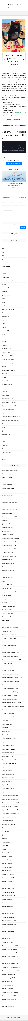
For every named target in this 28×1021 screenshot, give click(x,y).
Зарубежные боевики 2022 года (10, 538)
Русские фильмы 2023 (8, 717)
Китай (3, 323)
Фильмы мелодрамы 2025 (9, 924)
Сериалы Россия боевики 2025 (10, 799)
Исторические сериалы (8, 566)
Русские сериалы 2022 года (9, 695)
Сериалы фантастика (7, 820)
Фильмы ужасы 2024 (7, 981)
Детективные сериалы (8, 513)
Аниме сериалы (6, 266)
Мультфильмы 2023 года (8, 606)
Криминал (4, 338)
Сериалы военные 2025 (8, 745)
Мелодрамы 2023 (6, 602)
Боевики (4, 273)
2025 (3, 255)
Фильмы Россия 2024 (7, 938)
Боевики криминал (7, 484)
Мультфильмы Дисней (8, 359)
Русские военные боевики (9, 642)
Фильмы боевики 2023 (8, 874)
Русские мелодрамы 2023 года (10, 692)
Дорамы (4, 298)
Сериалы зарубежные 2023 (9, 760)
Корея (3, 334)
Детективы (5, 291)
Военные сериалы (7, 499)
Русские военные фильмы (9, 649)
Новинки (4, 366)
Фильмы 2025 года (7, 863)
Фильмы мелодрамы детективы (10, 928)
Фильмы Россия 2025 (7, 942)
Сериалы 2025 (5, 731)
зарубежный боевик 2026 (8, 309)
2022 (3, 245)
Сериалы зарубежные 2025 (9, 767)
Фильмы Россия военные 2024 (10, 953)
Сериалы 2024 (5, 727)
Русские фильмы (6, 709)
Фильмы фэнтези (6, 1003)
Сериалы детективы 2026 (8, 402)
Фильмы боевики (6, 870)
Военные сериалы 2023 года (9, 502)
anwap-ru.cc (14, 4)
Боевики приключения (8, 488)
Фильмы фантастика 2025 (9, 999)
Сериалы (4, 391)
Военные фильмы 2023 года (9, 509)
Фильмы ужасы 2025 (7, 985)
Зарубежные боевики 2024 (9, 545)
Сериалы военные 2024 (8, 742)
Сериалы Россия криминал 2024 (10, 810)
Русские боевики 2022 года (9, 634)
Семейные (4, 388)
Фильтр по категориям (8, 1006)
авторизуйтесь (22, 197)
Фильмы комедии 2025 (8, 917)
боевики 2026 (5, 277)
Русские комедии (6, 667)
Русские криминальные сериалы (10, 674)
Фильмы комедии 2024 (8, 913)
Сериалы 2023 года (7, 724)
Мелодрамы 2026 (6, 348)
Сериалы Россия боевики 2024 (10, 795)
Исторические (5, 316)
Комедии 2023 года (7, 588)
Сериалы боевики (6, 734)
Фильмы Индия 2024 (7, 906)
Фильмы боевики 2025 (8, 881)
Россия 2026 (5, 380)
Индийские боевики (7, 559)
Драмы (3, 302)
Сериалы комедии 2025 (8, 777)
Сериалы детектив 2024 (8, 749)
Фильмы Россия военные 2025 (10, 956)
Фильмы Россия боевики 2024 (10, 945)
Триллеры (4, 431)
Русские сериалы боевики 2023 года (11, 702)
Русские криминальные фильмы (10, 681)
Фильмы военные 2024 (8, 885)
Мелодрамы (5, 345)
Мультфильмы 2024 (7, 609)
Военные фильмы (6, 506)
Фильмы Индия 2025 (7, 910)
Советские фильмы (7, 827)
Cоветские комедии (7, 474)
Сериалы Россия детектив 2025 (10, 806)
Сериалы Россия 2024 (8, 788)
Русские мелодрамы (7, 684)
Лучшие (4, 341)
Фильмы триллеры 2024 (8, 974)
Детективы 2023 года (7, 527)
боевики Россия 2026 (7, 280)
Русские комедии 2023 (8, 670)
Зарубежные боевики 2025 (9, 549)
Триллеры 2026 (6, 434)
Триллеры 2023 (6, 838)
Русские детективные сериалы (10, 656)
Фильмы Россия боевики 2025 (10, 949)
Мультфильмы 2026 (7, 355)
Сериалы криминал (7, 781)
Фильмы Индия (6, 902)
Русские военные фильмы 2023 (10, 652)
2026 (3, 259)
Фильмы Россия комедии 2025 (10, 963)
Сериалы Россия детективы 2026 (11, 416)
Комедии (4, 327)
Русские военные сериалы (9, 645)
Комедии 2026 (5, 330)
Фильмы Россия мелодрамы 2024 (11, 967)
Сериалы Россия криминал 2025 (10, 813)
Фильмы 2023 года (7, 856)
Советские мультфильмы (8, 824)
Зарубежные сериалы (8, 552)
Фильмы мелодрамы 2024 (9, 920)
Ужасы (3, 441)
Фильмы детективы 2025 (8, 895)
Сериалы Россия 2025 (8, 792)
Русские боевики (6, 631)
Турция (4, 438)
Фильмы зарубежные (7, 899)
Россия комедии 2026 (7, 384)
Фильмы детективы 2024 (8, 892)
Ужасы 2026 (5, 445)
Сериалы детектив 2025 (8, 752)
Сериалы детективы (7, 756)
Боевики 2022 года (7, 477)
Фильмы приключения (8, 931)
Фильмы (4, 849)
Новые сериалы (6, 620)
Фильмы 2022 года (7, 852)
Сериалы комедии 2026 (8, 409)
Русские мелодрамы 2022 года (10, 688)
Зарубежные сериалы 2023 (9, 556)
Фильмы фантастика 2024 (9, 995)
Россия (4, 377)
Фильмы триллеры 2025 (8, 978)
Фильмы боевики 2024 (8, 877)
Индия (3, 313)
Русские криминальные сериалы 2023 (12, 677)
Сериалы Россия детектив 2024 (10, 802)
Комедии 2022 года (7, 584)
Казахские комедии (7, 574)
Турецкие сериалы (7, 842)
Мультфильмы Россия (8, 617)
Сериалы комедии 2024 (8, 774)
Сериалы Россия (6, 785)
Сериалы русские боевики (9, 817)
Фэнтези (4, 456)
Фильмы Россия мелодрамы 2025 (11, 970)
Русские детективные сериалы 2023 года (13, 659)
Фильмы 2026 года (7, 867)
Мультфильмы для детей (8, 363)
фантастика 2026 (6, 452)
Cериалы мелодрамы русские (10, 470)
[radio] (8, 122)
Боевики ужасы (6, 491)
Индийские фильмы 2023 (8, 563)
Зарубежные (5, 305)
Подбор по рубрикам (14, 163)
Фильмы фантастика (7, 988)
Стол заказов (5, 831)
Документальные (6, 295)
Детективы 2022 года (7, 524)
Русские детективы (7, 663)
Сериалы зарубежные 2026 (9, 406)
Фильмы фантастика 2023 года (10, 992)
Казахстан (4, 320)
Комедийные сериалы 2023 (9, 591)
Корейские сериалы (7, 595)
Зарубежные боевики (7, 534)
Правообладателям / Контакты (10, 627)
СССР (3, 427)
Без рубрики (5, 270)
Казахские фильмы (7, 577)
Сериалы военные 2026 (8, 398)
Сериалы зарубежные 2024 (9, 763)
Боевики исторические (8, 481)
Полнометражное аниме (8, 370)
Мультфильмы (6, 352)
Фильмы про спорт (7, 935)
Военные (4, 284)
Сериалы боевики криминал (9, 738)
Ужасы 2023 (5, 845)
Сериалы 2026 (5, 395)
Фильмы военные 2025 (8, 888)
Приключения (5, 373)
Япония (4, 459)
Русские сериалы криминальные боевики (13, 706)
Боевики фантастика (7, 495)
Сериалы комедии (7, 770)
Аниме (3, 263)
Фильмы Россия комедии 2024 (10, 960)
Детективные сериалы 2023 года (10, 516)
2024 (3, 252)
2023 (3, 248)
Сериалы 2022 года (7, 720)
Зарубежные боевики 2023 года (10, 541)
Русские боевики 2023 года (9, 638)
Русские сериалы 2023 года (9, 699)
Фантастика (5, 448)
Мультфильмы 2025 (7, 613)
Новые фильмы (6, 624)
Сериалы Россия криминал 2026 (10, 420)
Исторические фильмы (8, 570)
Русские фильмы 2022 (8, 713)
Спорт (3, 423)
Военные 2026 (5, 288)
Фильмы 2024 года (7, 860)
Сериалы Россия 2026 (8, 413)
